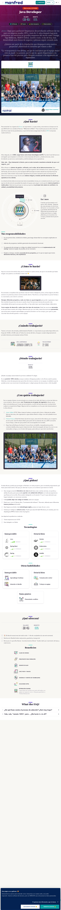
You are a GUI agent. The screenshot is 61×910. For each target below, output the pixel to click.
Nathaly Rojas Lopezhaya (51, 109)
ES (56, 2)
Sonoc (4, 31)
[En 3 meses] (32, 211)
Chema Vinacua (10, 419)
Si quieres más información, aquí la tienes (44, 902)
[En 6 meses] (20, 223)
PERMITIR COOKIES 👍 (50, 906)
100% (35, 20)
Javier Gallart (10, 412)
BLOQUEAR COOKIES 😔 (30, 906)
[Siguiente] (45, 196)
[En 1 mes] (26, 200)
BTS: (48, 131)
